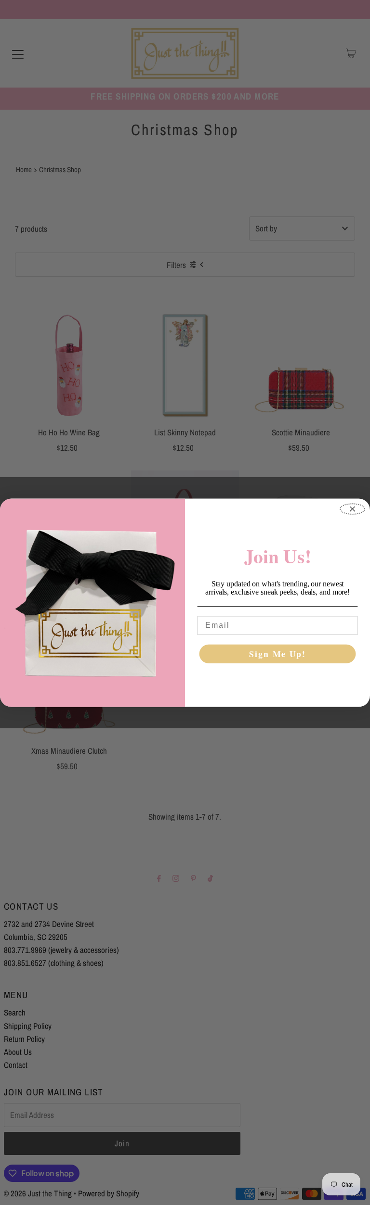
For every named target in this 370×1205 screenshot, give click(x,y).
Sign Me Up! (277, 653)
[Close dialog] (352, 509)
